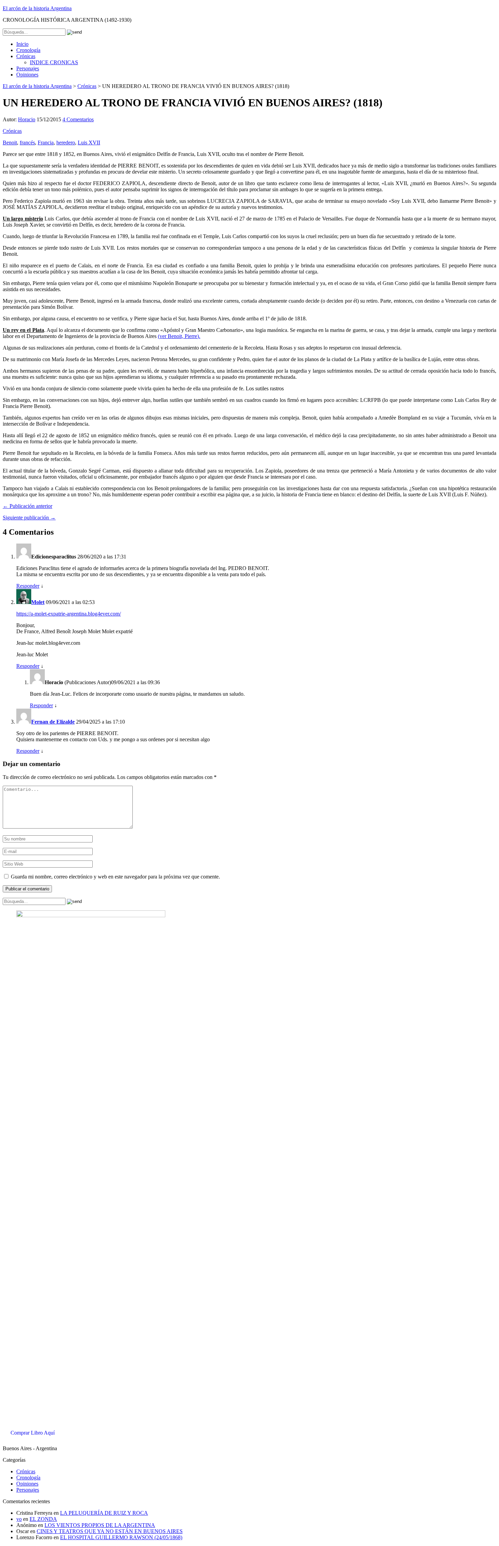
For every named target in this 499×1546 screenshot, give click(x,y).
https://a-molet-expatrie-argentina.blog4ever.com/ (68, 614)
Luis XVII (89, 142)
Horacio (26, 119)
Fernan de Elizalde (53, 722)
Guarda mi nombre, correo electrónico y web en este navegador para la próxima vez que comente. (115, 876)
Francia (46, 142)
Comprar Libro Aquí (33, 1433)
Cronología (28, 50)
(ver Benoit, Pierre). (179, 336)
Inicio (22, 44)
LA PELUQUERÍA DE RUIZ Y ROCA (104, 1513)
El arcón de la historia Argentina (37, 8)
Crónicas (25, 56)
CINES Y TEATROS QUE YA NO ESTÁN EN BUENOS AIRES (110, 1531)
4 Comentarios (78, 119)
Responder (27, 586)
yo (19, 1519)
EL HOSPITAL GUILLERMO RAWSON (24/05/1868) (121, 1537)
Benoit (10, 142)
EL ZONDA (43, 1519)
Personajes (27, 68)
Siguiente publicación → (29, 517)
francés (27, 142)
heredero (65, 142)
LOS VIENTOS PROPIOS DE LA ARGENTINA (99, 1525)
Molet (37, 602)
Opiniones (27, 74)
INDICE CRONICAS (54, 62)
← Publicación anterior (27, 506)
